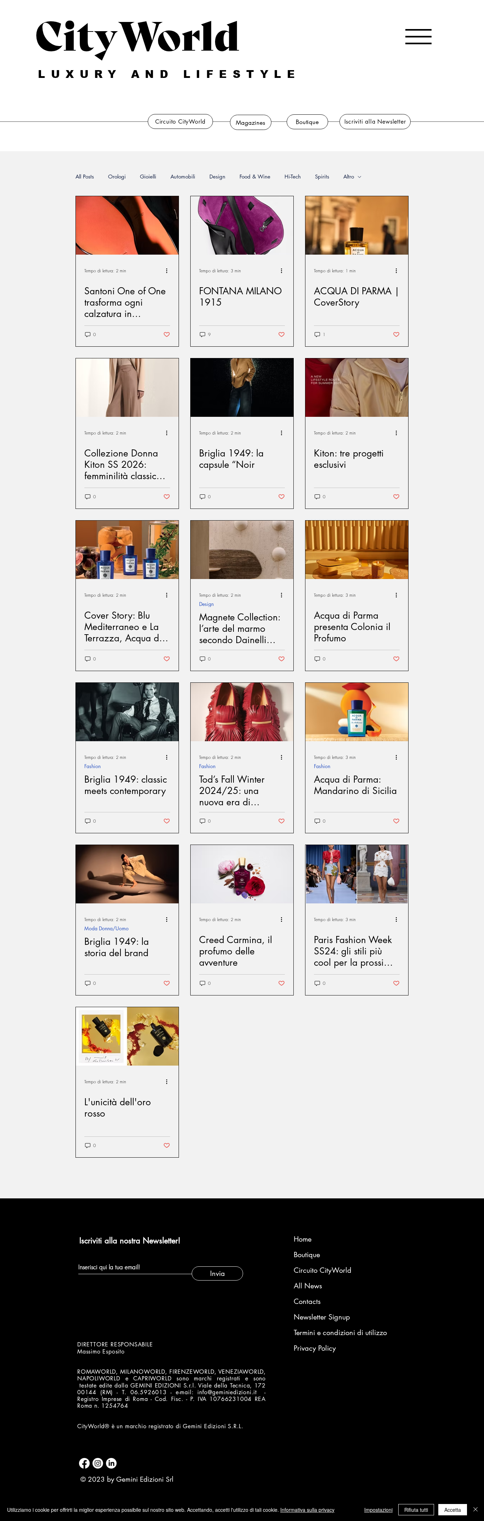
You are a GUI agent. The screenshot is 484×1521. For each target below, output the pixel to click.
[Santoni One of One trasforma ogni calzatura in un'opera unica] (127, 225)
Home (302, 1239)
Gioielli (148, 177)
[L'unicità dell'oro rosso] (127, 1036)
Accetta (452, 1509)
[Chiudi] (475, 1509)
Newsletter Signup (322, 1317)
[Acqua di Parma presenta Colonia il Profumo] (356, 550)
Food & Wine (255, 177)
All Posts (84, 177)
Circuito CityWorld (322, 1270)
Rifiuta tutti (416, 1509)
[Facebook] (84, 1463)
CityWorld (137, 33)
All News (308, 1285)
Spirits (322, 177)
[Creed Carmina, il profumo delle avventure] (242, 874)
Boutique (307, 1254)
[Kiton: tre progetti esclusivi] (356, 387)
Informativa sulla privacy (307, 1509)
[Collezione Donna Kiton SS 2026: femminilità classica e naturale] (127, 387)
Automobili (182, 177)
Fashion (92, 766)
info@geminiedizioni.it (227, 1392)
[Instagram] (97, 1463)
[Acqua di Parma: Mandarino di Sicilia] (356, 712)
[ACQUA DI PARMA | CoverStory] (356, 225)
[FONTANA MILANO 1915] (242, 225)
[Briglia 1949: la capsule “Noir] (242, 387)
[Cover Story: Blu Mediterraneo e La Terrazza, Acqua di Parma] (127, 550)
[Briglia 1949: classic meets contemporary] (127, 712)
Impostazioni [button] (378, 1509)
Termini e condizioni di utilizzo (331, 1332)
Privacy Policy (315, 1348)
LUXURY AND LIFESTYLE (169, 74)
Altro (348, 177)
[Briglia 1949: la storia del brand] (127, 874)
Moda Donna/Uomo (106, 928)
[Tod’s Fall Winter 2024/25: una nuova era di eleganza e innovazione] (242, 712)
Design (217, 177)
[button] (418, 36)
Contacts (307, 1301)
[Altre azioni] (169, 270)
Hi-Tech (293, 177)
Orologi (117, 177)
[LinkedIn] (111, 1463)
